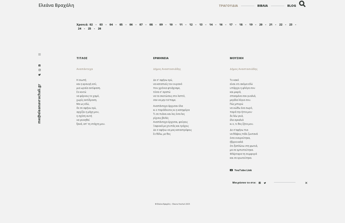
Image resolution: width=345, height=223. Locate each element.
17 (230, 24)
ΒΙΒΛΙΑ (262, 5)
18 (240, 24)
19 (250, 24)
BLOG (291, 5)
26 (99, 28)
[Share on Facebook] (260, 182)
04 (111, 24)
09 (161, 24)
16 (220, 24)
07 (141, 24)
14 (210, 24)
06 (131, 24)
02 (91, 24)
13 (200, 24)
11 (180, 24)
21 (270, 24)
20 (260, 24)
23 (290, 24)
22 (280, 24)
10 (170, 24)
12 (190, 24)
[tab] (188, 57)
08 (151, 24)
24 (79, 28)
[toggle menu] (39, 54)
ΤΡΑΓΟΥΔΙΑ (228, 5)
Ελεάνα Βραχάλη (56, 5)
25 (89, 28)
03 (101, 24)
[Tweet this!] (265, 182)
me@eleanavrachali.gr (39, 104)
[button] (188, 69)
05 (121, 24)
